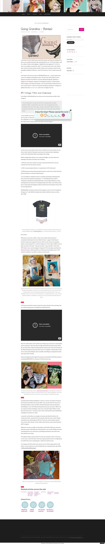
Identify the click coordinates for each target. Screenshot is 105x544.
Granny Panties (43, 491)
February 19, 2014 (25, 31)
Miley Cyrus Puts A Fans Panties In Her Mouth (51, 492)
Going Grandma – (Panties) (36, 28)
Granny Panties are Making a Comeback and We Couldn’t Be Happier (37, 493)
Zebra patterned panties (42, 390)
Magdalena (34, 31)
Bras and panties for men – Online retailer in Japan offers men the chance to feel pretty (30, 493)
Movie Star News (25, 250)
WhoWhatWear (37, 231)
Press (40, 14)
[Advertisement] (76, 84)
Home (23, 14)
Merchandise (47, 14)
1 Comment (41, 31)
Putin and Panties (24, 491)
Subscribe (70, 42)
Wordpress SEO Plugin (46, 543)
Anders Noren (78, 538)
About (28, 14)
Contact (35, 14)
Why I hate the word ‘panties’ (56, 493)
